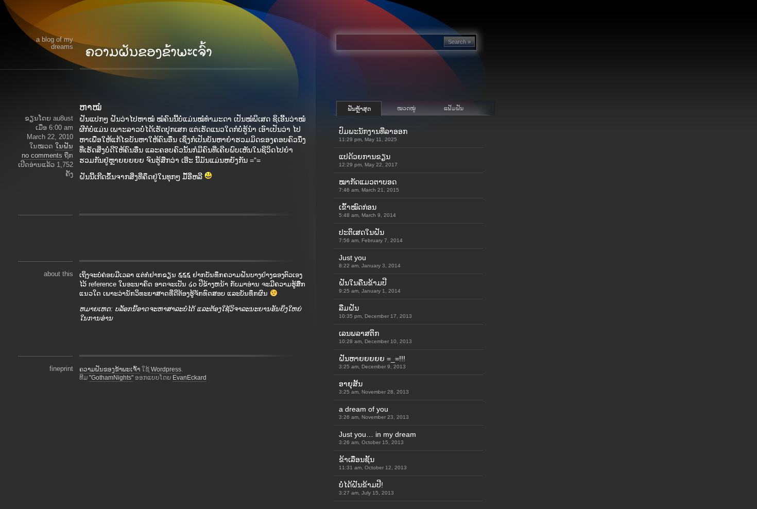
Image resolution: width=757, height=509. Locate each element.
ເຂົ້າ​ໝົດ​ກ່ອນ (367, 210)
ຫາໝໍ (90, 107)
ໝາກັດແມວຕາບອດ (369, 185)
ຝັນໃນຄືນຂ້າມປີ (370, 286)
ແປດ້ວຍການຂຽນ (368, 159)
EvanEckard (190, 377)
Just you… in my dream (377, 437)
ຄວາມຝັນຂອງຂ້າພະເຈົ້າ (109, 369)
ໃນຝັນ (64, 146)
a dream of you (374, 412)
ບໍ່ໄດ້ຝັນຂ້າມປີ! (366, 488)
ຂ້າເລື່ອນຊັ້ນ (373, 462)
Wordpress (166, 369)
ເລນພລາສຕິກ (375, 336)
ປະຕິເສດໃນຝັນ (371, 235)
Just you (370, 260)
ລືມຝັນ (375, 311)
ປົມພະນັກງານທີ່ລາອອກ (373, 134)
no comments (42, 155)
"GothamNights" (111, 377)
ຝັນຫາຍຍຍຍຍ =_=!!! (372, 361)
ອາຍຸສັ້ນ (374, 387)
